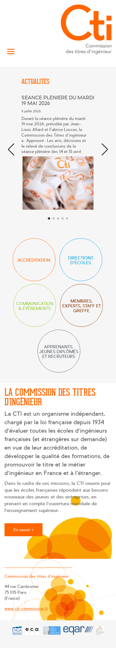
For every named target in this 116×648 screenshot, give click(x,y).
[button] (105, 149)
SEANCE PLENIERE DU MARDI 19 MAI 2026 (57, 100)
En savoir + (24, 529)
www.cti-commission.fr (26, 608)
